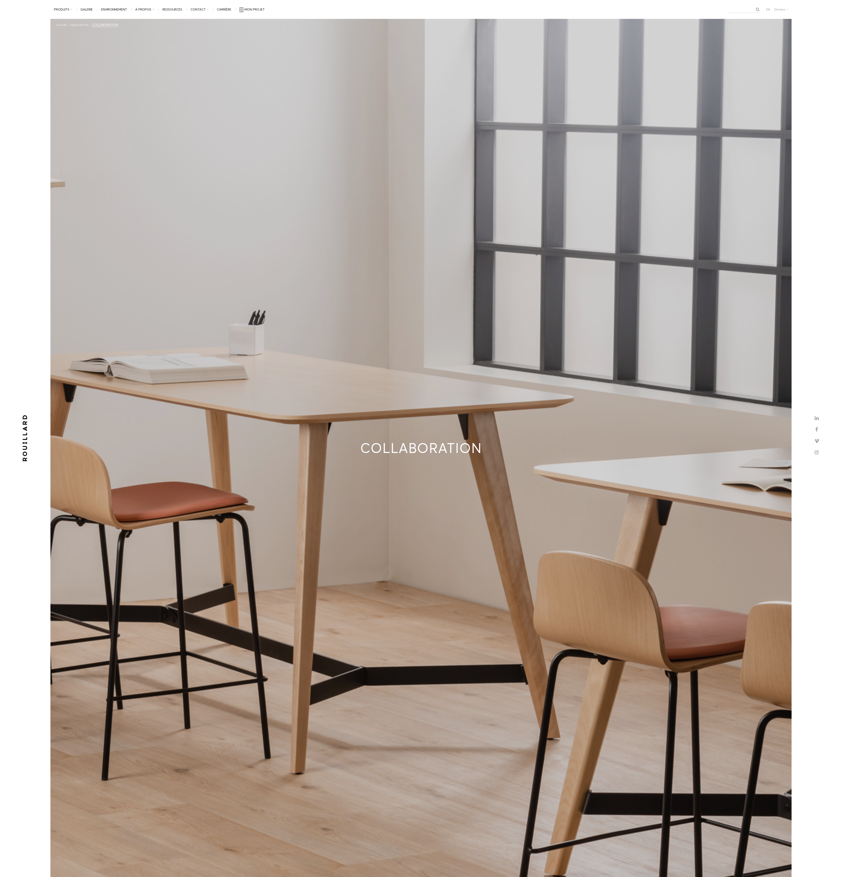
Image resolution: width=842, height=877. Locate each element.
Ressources (172, 9)
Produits (61, 9)
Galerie (86, 9)
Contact (198, 9)
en (768, 9)
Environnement (114, 9)
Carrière (224, 9)
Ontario (779, 9)
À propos (143, 9)
